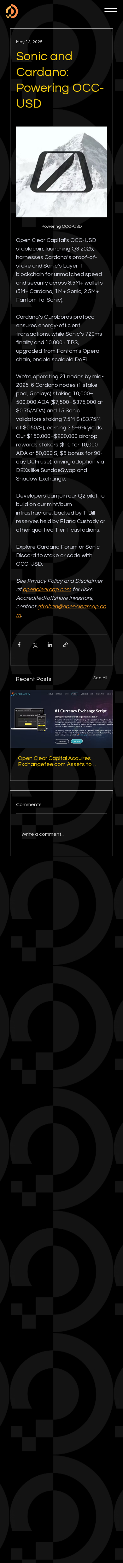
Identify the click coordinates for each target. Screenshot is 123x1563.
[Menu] (111, 10)
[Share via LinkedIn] (50, 645)
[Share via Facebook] (19, 645)
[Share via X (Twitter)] (35, 645)
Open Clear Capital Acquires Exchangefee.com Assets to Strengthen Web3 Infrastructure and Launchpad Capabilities (60, 761)
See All (100, 678)
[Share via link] (65, 645)
